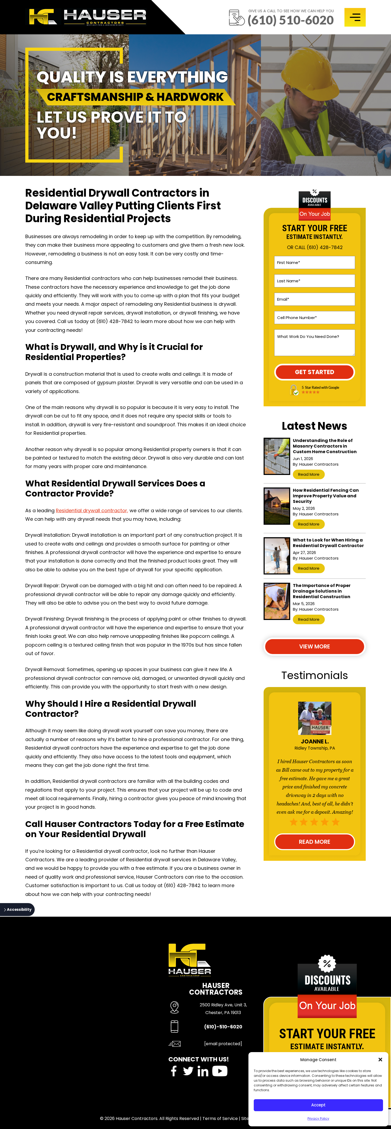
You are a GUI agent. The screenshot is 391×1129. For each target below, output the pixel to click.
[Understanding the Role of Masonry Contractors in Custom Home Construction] (277, 456)
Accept (318, 1105)
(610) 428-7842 (325, 247)
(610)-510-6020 (223, 1027)
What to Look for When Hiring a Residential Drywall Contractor (328, 543)
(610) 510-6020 (291, 19)
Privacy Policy (318, 1118)
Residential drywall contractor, (92, 510)
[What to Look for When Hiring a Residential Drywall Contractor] (277, 555)
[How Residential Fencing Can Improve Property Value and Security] (277, 506)
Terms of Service (220, 1118)
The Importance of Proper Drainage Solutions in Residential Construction (322, 591)
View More (314, 646)
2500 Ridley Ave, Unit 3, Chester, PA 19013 (223, 1009)
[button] (380, 1059)
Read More (308, 474)
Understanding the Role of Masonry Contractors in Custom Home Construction (325, 446)
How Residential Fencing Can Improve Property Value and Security (326, 495)
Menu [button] (355, 17)
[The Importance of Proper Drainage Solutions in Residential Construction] (277, 601)
